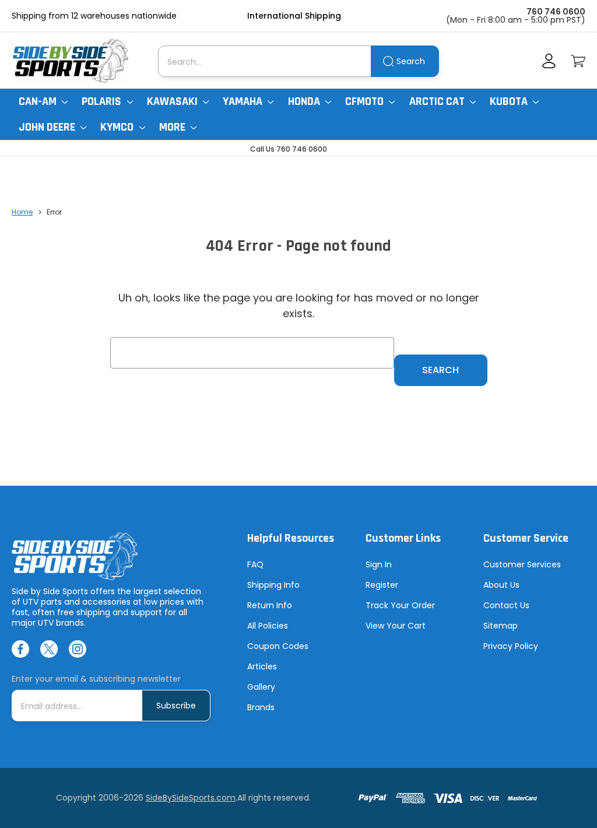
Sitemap (500, 625)
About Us (501, 585)
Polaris (103, 101)
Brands (261, 707)
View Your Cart (396, 625)
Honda (305, 101)
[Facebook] (20, 649)
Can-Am (39, 101)
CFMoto (365, 101)
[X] (49, 649)
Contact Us (506, 605)
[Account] (549, 61)
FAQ (255, 564)
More (173, 127)
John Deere (48, 127)
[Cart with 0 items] (578, 61)
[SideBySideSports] (70, 61)
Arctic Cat (438, 101)
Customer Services (522, 564)
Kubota (510, 101)
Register (382, 585)
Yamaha (244, 101)
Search (410, 61)
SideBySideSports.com (191, 798)
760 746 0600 (555, 11)
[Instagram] (77, 649)
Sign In (379, 564)
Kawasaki (173, 101)
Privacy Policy (510, 646)
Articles (262, 666)
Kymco (118, 127)
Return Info (269, 605)
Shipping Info (273, 585)
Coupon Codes (277, 646)
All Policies (267, 625)
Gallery (261, 687)
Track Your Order (400, 605)
